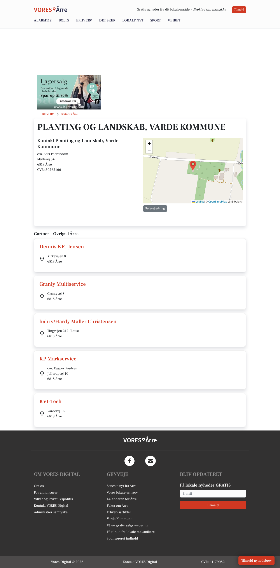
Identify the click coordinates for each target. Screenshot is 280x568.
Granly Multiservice (62, 284)
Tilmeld (239, 10)
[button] (193, 166)
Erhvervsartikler (119, 512)
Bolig (64, 20)
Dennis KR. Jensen (61, 246)
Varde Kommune (119, 519)
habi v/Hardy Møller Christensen (78, 321)
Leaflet (199, 201)
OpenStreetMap (217, 201)
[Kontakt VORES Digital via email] (150, 461)
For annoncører (46, 492)
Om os (39, 486)
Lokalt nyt (132, 20)
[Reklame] (69, 92)
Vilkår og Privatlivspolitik (53, 499)
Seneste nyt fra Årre (121, 486)
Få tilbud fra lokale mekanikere (131, 532)
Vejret (174, 20)
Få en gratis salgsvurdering (128, 525)
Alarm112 (43, 20)
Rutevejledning (155, 208)
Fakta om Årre (117, 505)
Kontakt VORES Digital (51, 505)
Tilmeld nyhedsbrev (256, 560)
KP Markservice (57, 358)
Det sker (107, 20)
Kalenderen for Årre (122, 499)
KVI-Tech (50, 401)
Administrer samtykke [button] (51, 512)
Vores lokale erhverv (122, 492)
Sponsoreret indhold (122, 538)
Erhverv (84, 20)
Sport (155, 20)
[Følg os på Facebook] (129, 461)
